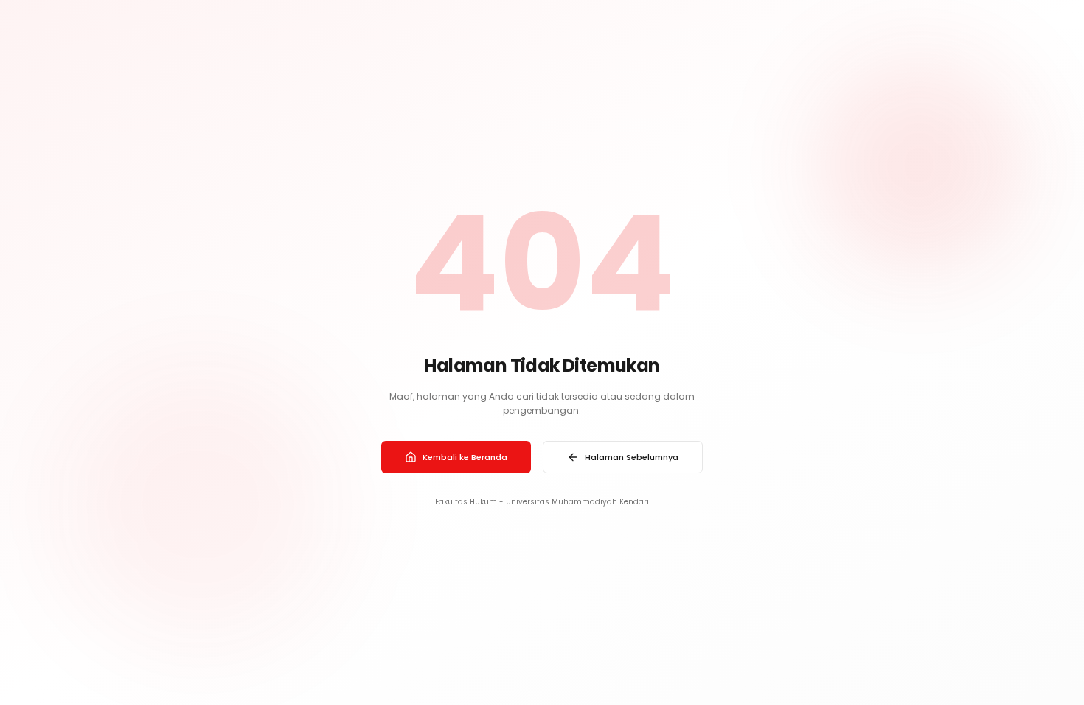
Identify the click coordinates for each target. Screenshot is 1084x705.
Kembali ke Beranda (465, 457)
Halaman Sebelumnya (631, 457)
